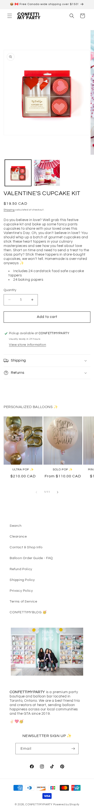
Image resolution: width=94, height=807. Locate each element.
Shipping (9, 210)
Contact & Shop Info (26, 547)
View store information (27, 344)
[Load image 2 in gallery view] (47, 173)
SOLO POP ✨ (63, 469)
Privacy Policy (21, 590)
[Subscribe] (73, 748)
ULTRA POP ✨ (23, 469)
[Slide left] (36, 492)
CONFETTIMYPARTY (39, 804)
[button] (9, 16)
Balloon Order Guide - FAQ (31, 558)
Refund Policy (21, 569)
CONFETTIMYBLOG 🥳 (28, 612)
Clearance (18, 536)
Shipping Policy (22, 580)
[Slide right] (57, 492)
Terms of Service (23, 601)
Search (16, 525)
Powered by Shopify (66, 804)
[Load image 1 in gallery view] (18, 173)
